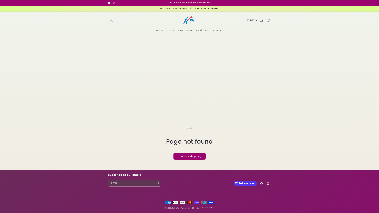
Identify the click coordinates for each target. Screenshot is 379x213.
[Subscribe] (158, 183)
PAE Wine (176, 208)
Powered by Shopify (190, 208)
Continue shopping (189, 156)
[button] (111, 20)
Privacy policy (208, 208)
